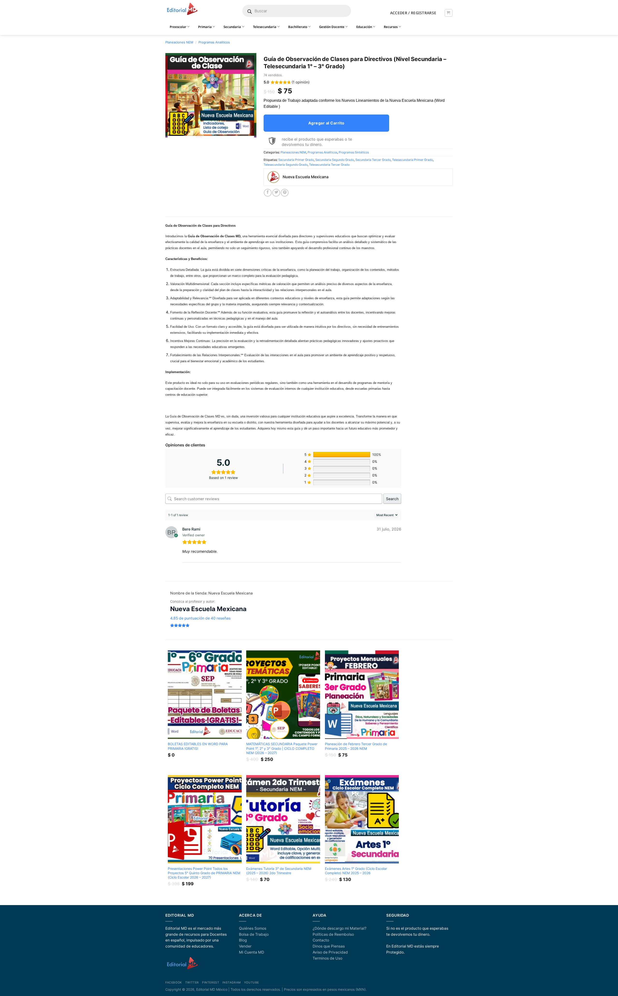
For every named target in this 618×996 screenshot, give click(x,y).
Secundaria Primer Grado (296, 160)
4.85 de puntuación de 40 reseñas (200, 618)
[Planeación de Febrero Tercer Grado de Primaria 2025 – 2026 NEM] (362, 694)
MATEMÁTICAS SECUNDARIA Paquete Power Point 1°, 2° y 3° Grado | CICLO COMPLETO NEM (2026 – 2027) (281, 748)
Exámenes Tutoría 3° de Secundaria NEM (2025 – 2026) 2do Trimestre (278, 870)
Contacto (321, 940)
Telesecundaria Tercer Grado (329, 164)
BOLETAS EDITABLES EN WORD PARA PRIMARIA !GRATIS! (198, 746)
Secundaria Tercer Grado (373, 160)
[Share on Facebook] (268, 193)
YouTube (251, 982)
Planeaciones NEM (179, 42)
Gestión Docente (331, 27)
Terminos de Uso (327, 958)
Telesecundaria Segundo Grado (286, 164)
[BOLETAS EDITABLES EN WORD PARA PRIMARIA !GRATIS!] (205, 694)
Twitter (192, 982)
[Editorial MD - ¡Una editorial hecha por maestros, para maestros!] (182, 9)
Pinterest (210, 982)
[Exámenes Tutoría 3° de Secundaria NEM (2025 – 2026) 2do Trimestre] (283, 819)
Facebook (173, 982)
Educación (364, 27)
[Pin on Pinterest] (284, 193)
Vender (245, 946)
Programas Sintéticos (354, 152)
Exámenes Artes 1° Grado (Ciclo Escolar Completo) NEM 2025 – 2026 (356, 870)
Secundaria (232, 27)
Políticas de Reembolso (333, 934)
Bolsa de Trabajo (254, 934)
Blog (243, 940)
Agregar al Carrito (326, 123)
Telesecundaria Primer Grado (412, 160)
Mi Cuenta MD (251, 952)
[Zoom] (171, 131)
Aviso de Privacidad (330, 952)
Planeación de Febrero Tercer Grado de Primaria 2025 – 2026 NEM (356, 746)
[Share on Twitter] (276, 193)
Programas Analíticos (214, 42)
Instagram (231, 982)
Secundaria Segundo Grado (334, 160)
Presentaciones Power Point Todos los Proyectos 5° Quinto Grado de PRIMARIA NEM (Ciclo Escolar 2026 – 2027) (204, 872)
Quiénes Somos (252, 928)
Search (392, 499)
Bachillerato (297, 27)
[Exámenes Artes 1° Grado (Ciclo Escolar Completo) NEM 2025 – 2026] (362, 819)
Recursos (391, 27)
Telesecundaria (264, 27)
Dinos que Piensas (329, 946)
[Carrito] (448, 13)
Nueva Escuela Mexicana (208, 609)
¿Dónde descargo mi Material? (339, 928)
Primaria (205, 27)
